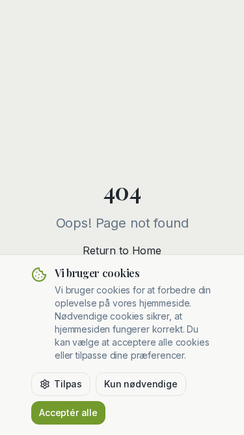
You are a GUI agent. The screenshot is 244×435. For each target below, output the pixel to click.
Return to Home (122, 250)
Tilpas (68, 383)
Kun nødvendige (141, 383)
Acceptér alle (68, 412)
